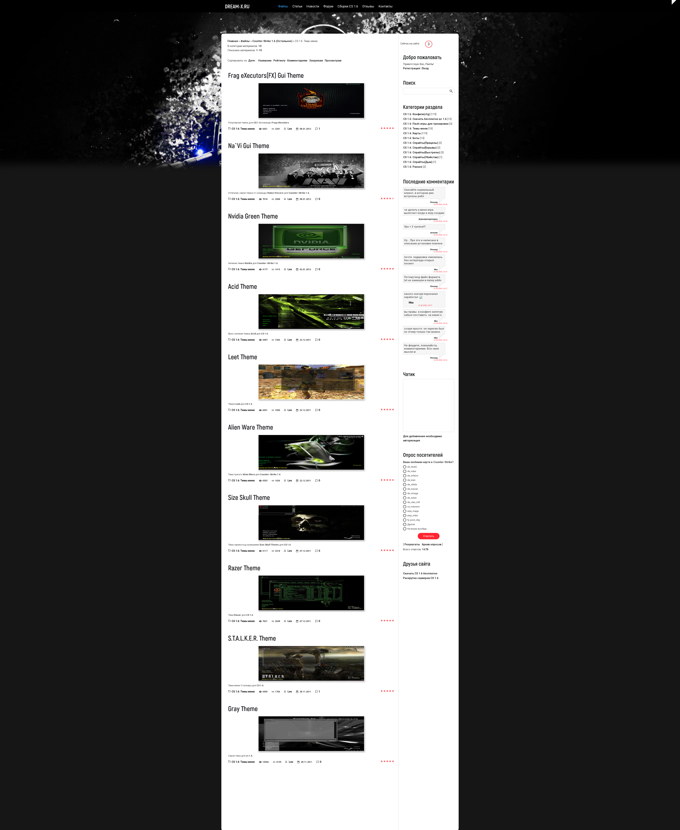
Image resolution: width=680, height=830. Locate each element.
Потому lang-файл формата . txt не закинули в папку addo (422, 278)
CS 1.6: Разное (412, 166)
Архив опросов (431, 544)
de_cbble (412, 484)
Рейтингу (279, 60)
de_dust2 (412, 466)
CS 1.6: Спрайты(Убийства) (421, 157)
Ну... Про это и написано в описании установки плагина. (423, 242)
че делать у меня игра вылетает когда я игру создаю (424, 211)
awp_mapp (413, 511)
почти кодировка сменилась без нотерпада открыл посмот (423, 260)
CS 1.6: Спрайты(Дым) (417, 162)
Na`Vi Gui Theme (248, 145)
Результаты (412, 544)
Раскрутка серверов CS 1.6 (420, 578)
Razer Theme (244, 568)
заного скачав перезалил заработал (421, 295)
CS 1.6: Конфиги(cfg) (416, 114)
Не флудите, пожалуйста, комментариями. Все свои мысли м (421, 348)
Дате (251, 60)
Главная (233, 41)
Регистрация (411, 68)
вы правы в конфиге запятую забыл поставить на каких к (423, 313)
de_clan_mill (413, 502)
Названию (264, 60)
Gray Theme (243, 708)
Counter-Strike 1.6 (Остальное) (272, 41)
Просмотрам (333, 60)
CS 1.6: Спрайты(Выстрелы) (421, 152)
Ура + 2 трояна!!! (415, 226)
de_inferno (412, 475)
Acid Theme (242, 286)
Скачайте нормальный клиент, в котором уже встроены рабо (419, 193)
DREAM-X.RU (237, 6)
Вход (425, 68)
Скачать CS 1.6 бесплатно (420, 573)
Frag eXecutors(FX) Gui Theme (266, 75)
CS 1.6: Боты (411, 138)
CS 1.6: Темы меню (243, 128)
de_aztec (412, 497)
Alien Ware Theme (250, 427)
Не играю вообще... (417, 528)
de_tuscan (412, 489)
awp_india (412, 515)
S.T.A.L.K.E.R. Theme (252, 638)
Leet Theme (242, 357)
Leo (290, 128)
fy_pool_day (413, 520)
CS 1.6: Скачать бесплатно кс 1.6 (425, 119)
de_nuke (411, 471)
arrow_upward (672, 822)
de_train (411, 480)
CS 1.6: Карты (412, 133)
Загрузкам (316, 60)
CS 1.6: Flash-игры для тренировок (426, 123)
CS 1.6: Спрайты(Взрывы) (420, 147)
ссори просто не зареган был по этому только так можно (424, 330)
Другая (411, 524)
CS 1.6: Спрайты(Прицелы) (420, 142)
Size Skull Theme (249, 497)
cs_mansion (413, 506)
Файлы (245, 41)
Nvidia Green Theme (253, 216)
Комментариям (297, 60)
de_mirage (412, 493)
